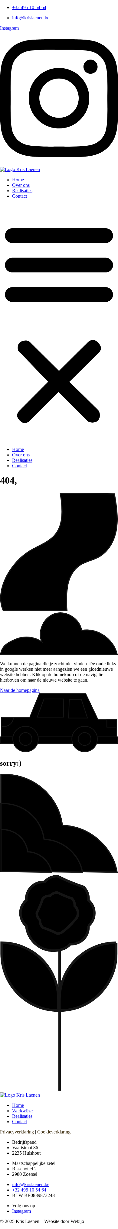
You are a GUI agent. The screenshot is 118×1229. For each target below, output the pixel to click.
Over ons (21, 185)
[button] (59, 323)
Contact (19, 196)
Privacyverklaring (17, 1131)
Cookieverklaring (53, 1131)
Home (18, 179)
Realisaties (22, 190)
